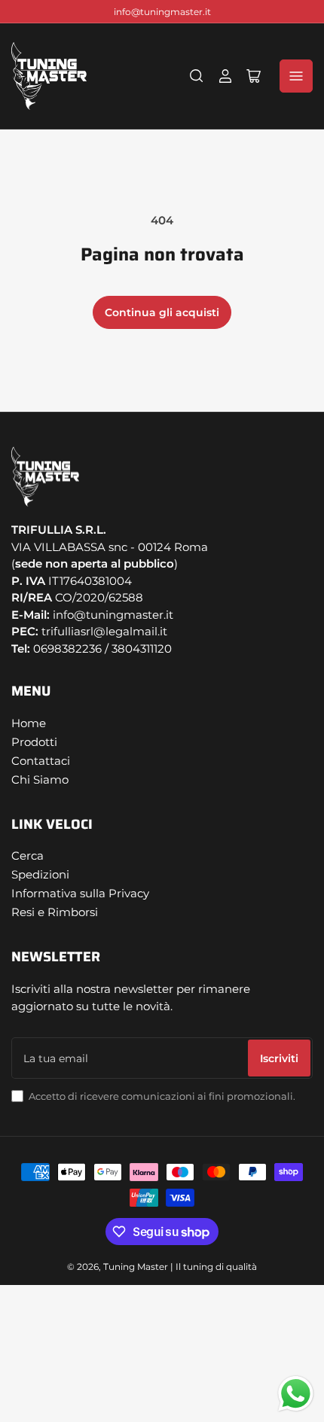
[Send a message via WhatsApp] (295, 1393)
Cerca (27, 855)
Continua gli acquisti (162, 312)
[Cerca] (196, 76)
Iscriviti (279, 1058)
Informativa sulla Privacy (80, 893)
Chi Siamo (40, 779)
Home (28, 723)
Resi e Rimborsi (54, 912)
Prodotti (34, 742)
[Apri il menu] (296, 76)
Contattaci (40, 761)
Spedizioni (40, 874)
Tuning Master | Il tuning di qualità (180, 1266)
